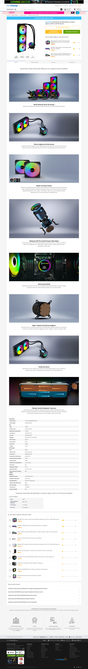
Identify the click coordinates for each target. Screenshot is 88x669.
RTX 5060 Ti (43, 647)
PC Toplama (65, 5)
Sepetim (57, 648)
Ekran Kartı (29, 651)
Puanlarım (57, 647)
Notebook (29, 646)
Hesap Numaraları (73, 650)
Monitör (28, 647)
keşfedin (18, 630)
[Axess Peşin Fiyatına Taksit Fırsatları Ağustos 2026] (44, 12)
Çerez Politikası (73, 654)
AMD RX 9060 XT (44, 648)
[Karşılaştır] (78, 520)
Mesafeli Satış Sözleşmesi (75, 656)
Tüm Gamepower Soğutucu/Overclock (54, 31)
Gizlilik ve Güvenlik (73, 648)
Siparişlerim (71, 5)
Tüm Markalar (72, 652)
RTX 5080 (43, 654)
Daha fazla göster (30, 657)
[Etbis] (21, 660)
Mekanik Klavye (30, 652)
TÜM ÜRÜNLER (10, 9)
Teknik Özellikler (34, 62)
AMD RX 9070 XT (44, 650)
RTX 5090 (43, 656)
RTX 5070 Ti (43, 653)
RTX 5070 (43, 652)
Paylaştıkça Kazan (58, 5)
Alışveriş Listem (58, 650)
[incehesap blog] (61, 656)
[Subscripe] (23, 649)
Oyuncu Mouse (30, 654)
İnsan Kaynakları (73, 647)
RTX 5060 (43, 646)
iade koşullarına (53, 629)
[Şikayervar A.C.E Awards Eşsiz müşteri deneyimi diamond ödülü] (12, 660)
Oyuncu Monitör (30, 656)
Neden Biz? (72, 62)
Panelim (57, 646)
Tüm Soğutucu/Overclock (72, 31)
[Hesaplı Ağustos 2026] (44, 2)
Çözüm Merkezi (78, 5)
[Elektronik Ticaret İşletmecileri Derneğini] (74, 640)
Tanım (16, 62)
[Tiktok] (80, 667)
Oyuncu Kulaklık (30, 653)
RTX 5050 (43, 645)
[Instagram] (76, 667)
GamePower (48, 22)
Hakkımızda (72, 646)
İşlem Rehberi (72, 653)
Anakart (28, 648)
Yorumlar (53, 62)
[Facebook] (74, 667)
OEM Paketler (29, 645)
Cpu (46, 69)
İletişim (71, 645)
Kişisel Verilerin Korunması (75, 651)
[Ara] (61, 9)
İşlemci (28, 650)
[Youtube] (78, 667)
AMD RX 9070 (44, 651)
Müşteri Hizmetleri (59, 645)
